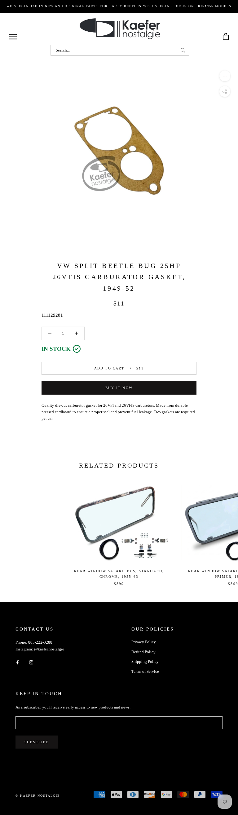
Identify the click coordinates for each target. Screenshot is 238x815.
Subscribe (36, 742)
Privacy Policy (143, 642)
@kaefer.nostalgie (49, 649)
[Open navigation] (13, 36)
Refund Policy (143, 652)
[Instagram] (31, 662)
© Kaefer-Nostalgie (37, 795)
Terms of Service (145, 671)
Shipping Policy (145, 661)
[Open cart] (226, 36)
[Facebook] (17, 662)
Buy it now (119, 388)
